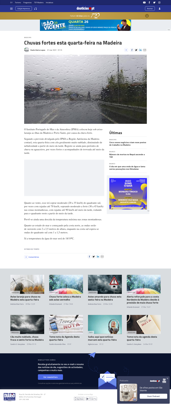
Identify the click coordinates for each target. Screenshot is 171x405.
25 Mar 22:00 (107, 304)
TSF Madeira (38, 2)
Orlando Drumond (55, 304)
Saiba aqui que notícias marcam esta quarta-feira (102, 338)
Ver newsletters (50, 377)
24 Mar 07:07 (147, 344)
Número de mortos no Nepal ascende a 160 (127, 155)
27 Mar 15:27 (145, 307)
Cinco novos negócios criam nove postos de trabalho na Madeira (127, 143)
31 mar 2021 (54, 50)
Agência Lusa (93, 344)
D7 (11, 2)
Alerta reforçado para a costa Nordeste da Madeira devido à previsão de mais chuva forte (143, 300)
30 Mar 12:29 (30, 304)
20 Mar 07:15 (31, 344)
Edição (24, 8)
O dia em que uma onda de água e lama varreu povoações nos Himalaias (127, 167)
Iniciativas (49, 2)
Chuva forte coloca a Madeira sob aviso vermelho (65, 298)
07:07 (69, 344)
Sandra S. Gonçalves (17, 344)
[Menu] (11, 8)
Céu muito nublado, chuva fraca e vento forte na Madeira (27, 338)
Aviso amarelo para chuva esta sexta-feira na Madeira (104, 298)
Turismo (18, 2)
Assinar (150, 8)
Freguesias (27, 2)
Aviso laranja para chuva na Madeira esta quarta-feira (25, 298)
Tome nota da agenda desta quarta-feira (142, 338)
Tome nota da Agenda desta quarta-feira (64, 338)
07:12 (101, 344)
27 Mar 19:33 (68, 304)
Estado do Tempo (31, 249)
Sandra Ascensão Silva (57, 344)
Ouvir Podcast (153, 396)
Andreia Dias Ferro (17, 304)
